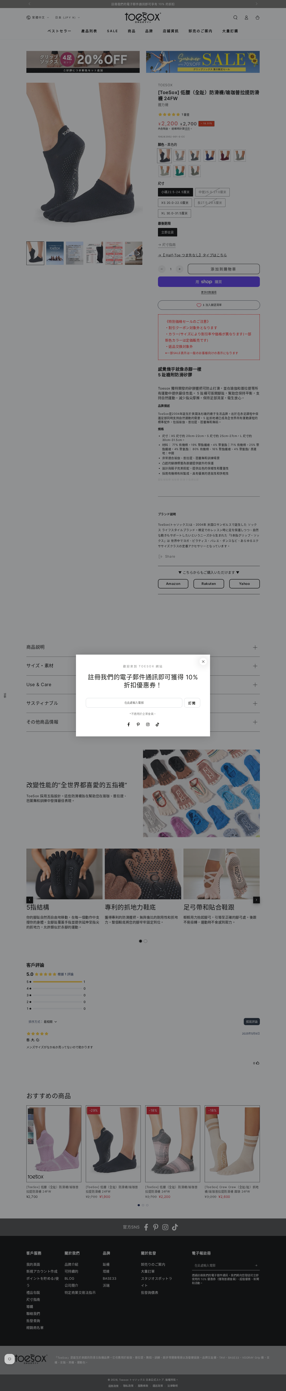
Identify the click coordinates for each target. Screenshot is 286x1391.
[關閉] (203, 661)
